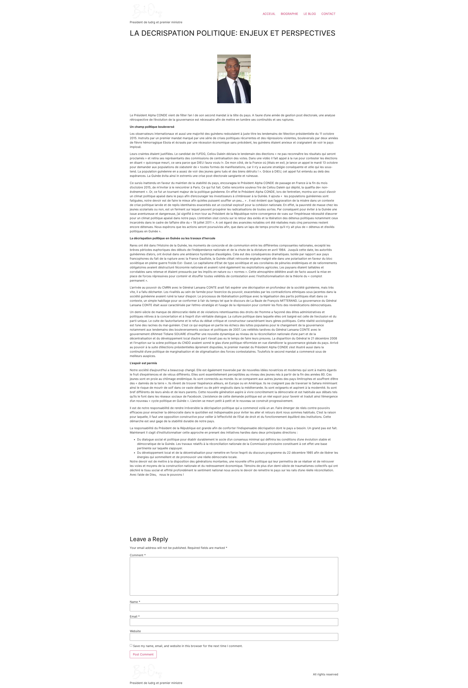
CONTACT (328, 14)
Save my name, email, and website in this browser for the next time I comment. (188, 645)
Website (135, 631)
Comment (138, 555)
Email (135, 616)
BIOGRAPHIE (289, 14)
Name (135, 601)
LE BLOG (310, 14)
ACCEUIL (269, 14)
